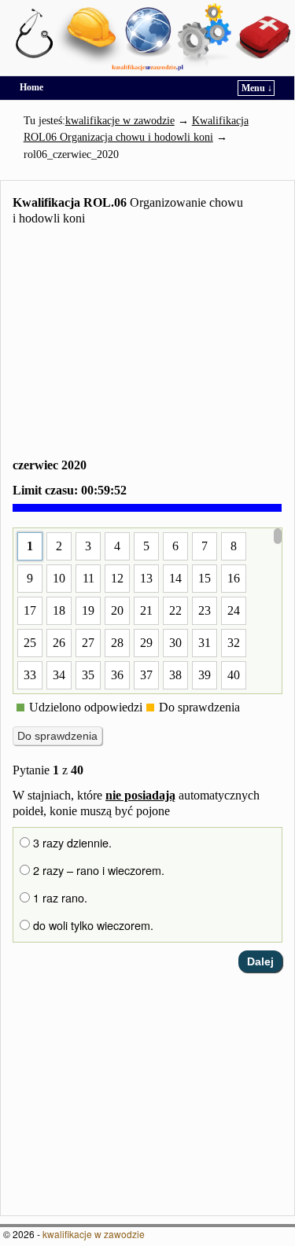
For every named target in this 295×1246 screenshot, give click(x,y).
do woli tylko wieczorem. (91, 925)
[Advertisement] (147, 344)
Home (31, 87)
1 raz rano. (58, 898)
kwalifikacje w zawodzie (93, 1233)
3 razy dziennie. (71, 843)
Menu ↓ (257, 88)
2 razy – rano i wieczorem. (97, 870)
